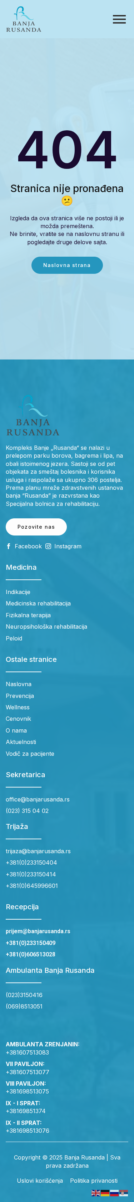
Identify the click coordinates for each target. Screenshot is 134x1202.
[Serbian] (124, 1192)
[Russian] (114, 1192)
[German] (105, 1192)
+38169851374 (26, 1111)
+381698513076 (27, 1130)
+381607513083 (27, 1052)
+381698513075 (27, 1091)
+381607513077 (27, 1072)
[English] (96, 1192)
